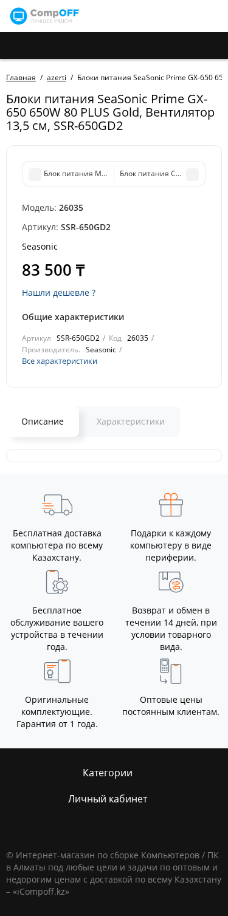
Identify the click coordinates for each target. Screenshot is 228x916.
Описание (42, 421)
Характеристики (131, 421)
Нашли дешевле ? (58, 292)
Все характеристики (59, 360)
